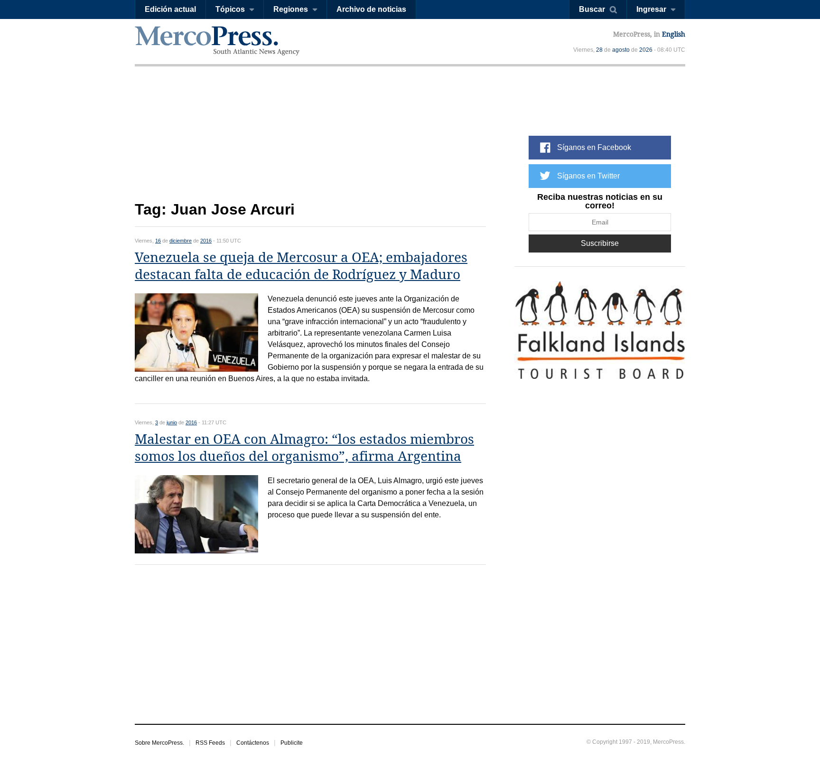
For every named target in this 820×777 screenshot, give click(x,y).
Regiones (290, 9)
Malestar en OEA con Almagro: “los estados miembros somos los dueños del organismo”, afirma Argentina (304, 448)
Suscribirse (600, 243)
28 (599, 50)
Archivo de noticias (371, 9)
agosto (621, 50)
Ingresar (651, 9)
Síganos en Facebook (594, 147)
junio (172, 422)
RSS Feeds (210, 743)
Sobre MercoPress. (159, 743)
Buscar (592, 9)
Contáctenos (252, 743)
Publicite (291, 743)
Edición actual (170, 9)
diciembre (180, 240)
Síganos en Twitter (588, 176)
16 (158, 240)
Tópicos (230, 9)
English (673, 34)
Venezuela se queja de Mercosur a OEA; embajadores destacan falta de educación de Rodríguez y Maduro (301, 266)
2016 (206, 240)
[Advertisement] (310, 141)
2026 (645, 50)
